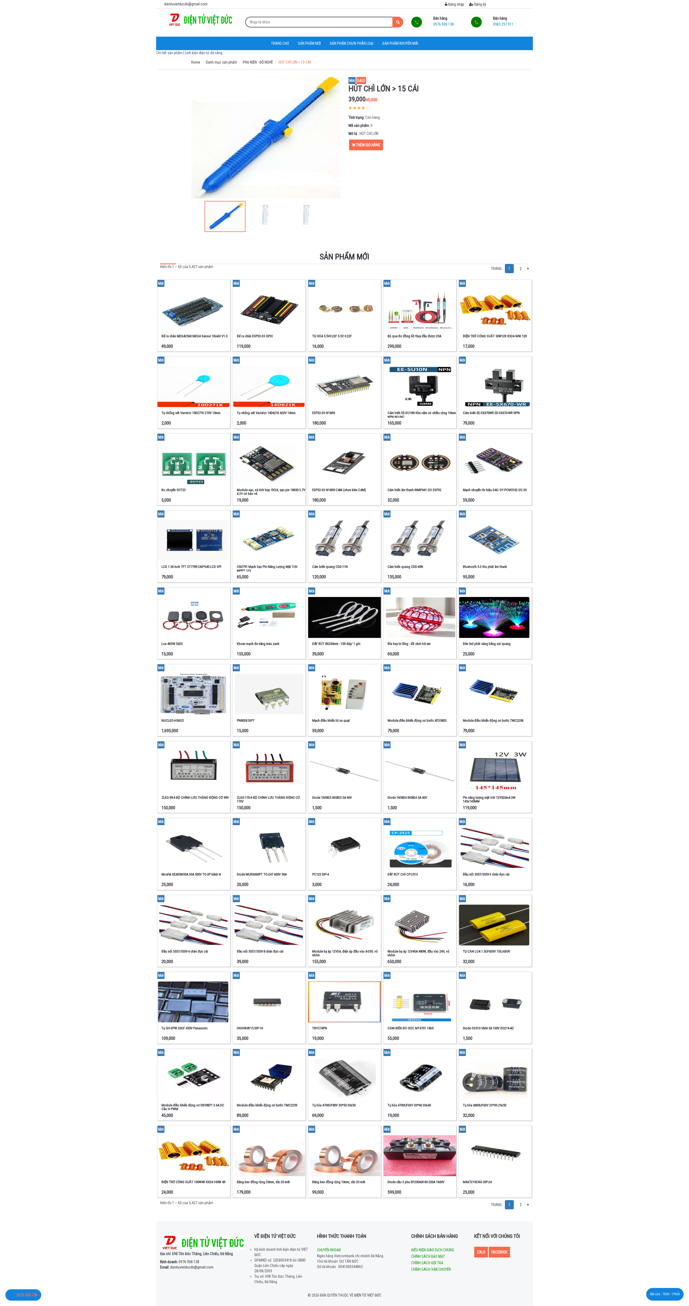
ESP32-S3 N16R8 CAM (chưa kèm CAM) (339, 490)
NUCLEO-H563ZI (172, 720)
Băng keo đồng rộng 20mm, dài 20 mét (263, 1182)
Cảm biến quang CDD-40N (405, 567)
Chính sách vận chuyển (431, 1269)
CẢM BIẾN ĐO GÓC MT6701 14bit (411, 1028)
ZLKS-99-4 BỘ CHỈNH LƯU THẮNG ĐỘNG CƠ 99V (195, 798)
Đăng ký (479, 4)
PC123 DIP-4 (320, 874)
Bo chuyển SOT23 (173, 490)
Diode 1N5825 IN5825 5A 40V (332, 798)
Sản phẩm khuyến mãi (400, 43)
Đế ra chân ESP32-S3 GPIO (255, 336)
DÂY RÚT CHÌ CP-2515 (403, 874)
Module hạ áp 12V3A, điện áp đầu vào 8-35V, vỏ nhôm (345, 953)
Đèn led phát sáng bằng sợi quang (487, 644)
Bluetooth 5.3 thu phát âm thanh (485, 567)
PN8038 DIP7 (245, 720)
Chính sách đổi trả (427, 1263)
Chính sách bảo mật (428, 1256)
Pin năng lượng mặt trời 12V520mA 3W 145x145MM (489, 799)
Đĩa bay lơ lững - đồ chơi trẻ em (409, 644)
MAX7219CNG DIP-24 (477, 1182)
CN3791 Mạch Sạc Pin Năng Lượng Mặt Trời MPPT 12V (267, 568)
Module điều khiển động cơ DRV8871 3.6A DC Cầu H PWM (192, 1107)
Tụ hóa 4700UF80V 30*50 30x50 (334, 1105)
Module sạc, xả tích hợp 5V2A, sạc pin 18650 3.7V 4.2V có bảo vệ (271, 492)
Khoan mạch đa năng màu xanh (258, 644)
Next (333, 137)
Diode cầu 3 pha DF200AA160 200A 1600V (416, 1182)
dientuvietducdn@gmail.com (186, 1267)
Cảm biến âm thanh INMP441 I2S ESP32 (414, 490)
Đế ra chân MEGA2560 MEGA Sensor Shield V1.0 (194, 336)
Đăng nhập (455, 4)
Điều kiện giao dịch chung (432, 1250)
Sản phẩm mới (309, 43)
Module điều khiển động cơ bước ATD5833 (417, 720)
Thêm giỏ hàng (367, 145)
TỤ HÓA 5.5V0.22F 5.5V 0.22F (332, 336)
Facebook (499, 1252)
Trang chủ (280, 43)
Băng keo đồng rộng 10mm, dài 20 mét (338, 1182)
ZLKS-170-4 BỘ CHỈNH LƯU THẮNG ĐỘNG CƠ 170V (268, 799)
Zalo (481, 1252)
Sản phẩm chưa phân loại (351, 43)
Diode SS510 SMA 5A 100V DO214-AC (488, 1028)
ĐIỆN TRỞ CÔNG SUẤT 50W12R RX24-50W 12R (495, 336)
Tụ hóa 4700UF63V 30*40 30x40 (409, 1105)
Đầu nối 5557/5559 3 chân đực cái (486, 874)
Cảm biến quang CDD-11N (330, 567)
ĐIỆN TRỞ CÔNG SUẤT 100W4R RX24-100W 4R (193, 1182)
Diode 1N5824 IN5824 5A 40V (407, 798)
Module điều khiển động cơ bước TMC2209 (267, 1105)
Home (195, 62)
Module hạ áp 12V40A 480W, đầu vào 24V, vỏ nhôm (418, 953)
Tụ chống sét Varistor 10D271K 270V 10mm (190, 413)
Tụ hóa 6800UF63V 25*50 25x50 (484, 1105)
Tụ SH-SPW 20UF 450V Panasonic (184, 1028)
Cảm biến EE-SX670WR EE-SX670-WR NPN (491, 413)
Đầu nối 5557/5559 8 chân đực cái (260, 951)
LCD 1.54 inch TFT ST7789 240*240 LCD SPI (191, 567)
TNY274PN (319, 1028)
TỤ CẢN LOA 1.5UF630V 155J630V (486, 951)
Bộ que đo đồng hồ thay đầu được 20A (414, 336)
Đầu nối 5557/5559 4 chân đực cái (184, 951)
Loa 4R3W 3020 (171, 644)
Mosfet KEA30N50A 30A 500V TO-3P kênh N (191, 874)
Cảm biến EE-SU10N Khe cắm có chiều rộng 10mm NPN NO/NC (422, 415)
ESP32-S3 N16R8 (323, 413)
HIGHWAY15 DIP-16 (250, 1028)
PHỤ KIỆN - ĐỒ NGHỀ (258, 62)
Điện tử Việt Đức (367, 1295)
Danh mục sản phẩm (221, 62)
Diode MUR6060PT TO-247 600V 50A (262, 874)
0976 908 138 (179, 1262)
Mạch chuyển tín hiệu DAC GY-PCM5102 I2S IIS (495, 490)
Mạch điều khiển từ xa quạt (331, 720)
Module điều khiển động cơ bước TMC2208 (493, 720)
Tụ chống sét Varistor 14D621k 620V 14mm (266, 413)
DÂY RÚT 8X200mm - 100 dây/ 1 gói (336, 644)
